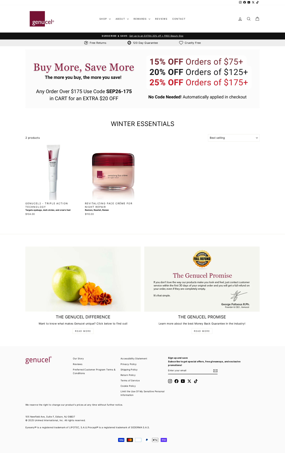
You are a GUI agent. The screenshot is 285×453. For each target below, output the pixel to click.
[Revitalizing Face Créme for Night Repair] (113, 172)
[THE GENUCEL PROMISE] (202, 279)
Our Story (78, 358)
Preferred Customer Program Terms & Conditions (94, 371)
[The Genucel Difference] (83, 279)
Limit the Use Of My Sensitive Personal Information (142, 393)
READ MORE (83, 331)
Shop (103, 19)
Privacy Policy (129, 364)
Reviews (161, 19)
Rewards (141, 19)
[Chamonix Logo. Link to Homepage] (41, 19)
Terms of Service (130, 380)
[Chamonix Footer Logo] (47, 360)
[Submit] (215, 371)
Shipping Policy (129, 369)
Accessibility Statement (134, 358)
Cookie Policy (128, 386)
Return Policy (128, 375)
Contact (179, 19)
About (121, 19)
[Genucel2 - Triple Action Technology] (53, 172)
